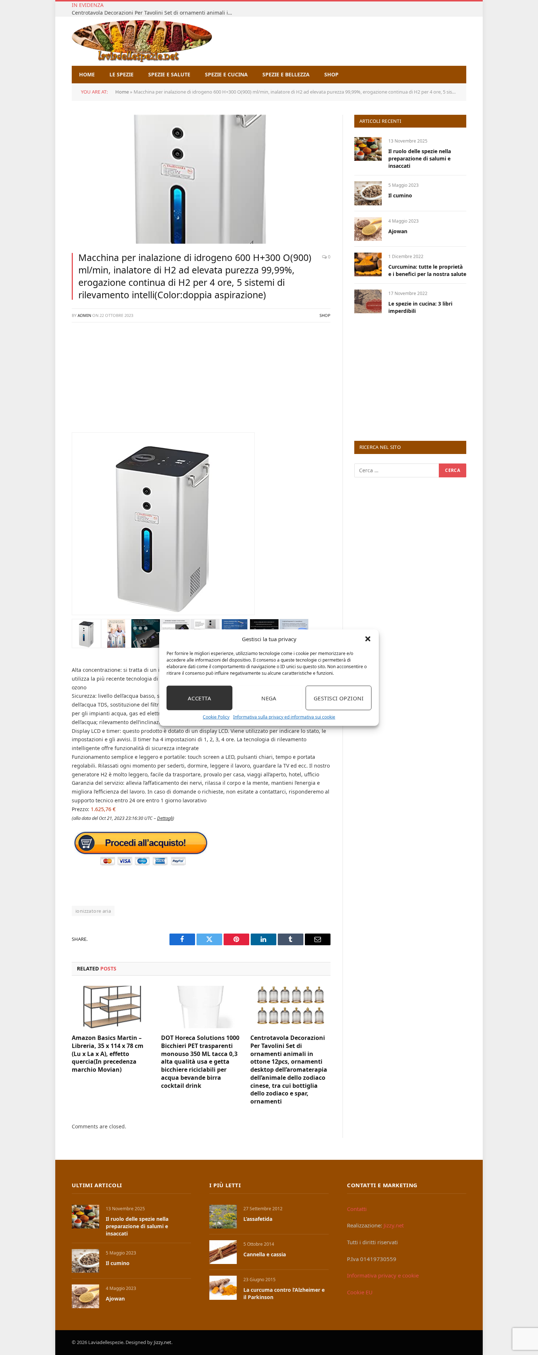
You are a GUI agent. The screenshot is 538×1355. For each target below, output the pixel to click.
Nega (269, 697)
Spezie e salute (169, 74)
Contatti (357, 1208)
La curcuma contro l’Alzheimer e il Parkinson (284, 1293)
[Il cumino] (368, 193)
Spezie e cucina (226, 74)
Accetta (199, 697)
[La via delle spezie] (142, 41)
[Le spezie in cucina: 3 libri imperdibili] (368, 301)
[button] (367, 639)
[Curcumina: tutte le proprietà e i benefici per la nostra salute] (368, 264)
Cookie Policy (216, 717)
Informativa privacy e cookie (383, 1275)
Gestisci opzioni (338, 697)
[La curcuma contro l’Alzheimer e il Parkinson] (223, 1287)
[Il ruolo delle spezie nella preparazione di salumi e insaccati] (368, 149)
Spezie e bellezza (286, 74)
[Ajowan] (368, 229)
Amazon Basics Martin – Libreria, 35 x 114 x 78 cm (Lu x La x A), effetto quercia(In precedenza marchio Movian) (107, 1054)
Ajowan (397, 231)
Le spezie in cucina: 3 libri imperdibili (420, 307)
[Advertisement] (201, 381)
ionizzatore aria (93, 911)
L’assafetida (257, 1218)
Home (87, 74)
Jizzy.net (394, 1225)
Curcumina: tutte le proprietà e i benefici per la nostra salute (427, 270)
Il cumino (400, 195)
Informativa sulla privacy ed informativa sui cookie (284, 717)
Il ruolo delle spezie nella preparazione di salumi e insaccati (419, 158)
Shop (331, 74)
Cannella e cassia (264, 1254)
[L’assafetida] (223, 1217)
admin (84, 315)
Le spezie (121, 74)
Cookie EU (360, 1292)
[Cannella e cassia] (223, 1252)
